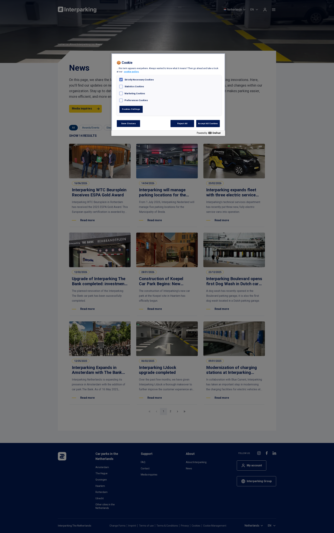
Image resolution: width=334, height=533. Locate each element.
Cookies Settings (131, 109)
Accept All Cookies (208, 123)
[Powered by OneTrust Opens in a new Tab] (210, 134)
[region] (168, 94)
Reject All (182, 123)
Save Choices (128, 123)
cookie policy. (131, 71)
